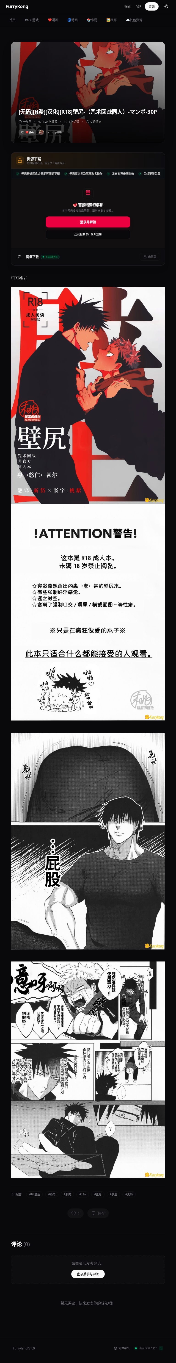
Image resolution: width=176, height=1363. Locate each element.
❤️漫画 (53, 20)
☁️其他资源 (134, 20)
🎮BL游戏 (32, 20)
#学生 (113, 1194)
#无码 (129, 1194)
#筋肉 (51, 1194)
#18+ (82, 1194)
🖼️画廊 (111, 20)
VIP (138, 6)
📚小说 (92, 20)
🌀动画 (72, 20)
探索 (127, 6)
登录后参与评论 (88, 1274)
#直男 (98, 1194)
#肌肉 (67, 1194)
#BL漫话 (34, 1194)
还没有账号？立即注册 (88, 234)
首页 (12, 20)
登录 (151, 6)
